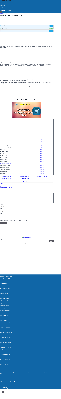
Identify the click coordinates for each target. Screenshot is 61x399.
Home (1, 3)
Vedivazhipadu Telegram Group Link (6, 187)
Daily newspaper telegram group (5, 347)
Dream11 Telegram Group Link (5, 281)
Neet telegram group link (4, 317)
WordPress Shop (4, 397)
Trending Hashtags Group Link (5, 288)
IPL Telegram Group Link (4, 293)
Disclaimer (4, 386)
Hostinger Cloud (17, 381)
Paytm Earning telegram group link (5, 349)
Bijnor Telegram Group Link (24, 178)
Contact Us (4, 385)
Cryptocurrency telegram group (5, 366)
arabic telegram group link (4, 143)
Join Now (51, 25)
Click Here (42, 121)
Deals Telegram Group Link (4, 320)
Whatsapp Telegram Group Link (5, 352)
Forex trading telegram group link (5, 342)
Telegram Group (2, 5)
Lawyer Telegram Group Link (5, 303)
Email (1, 213)
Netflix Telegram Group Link (4, 344)
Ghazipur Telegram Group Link (42, 176)
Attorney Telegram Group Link (5, 337)
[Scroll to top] (1, 392)
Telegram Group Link (3, 13)
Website (1, 218)
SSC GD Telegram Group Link (5, 308)
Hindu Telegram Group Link (4, 315)
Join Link (32, 86)
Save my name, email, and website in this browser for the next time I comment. (14, 220)
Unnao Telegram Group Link (24, 176)
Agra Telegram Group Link (6, 176)
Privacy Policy (5, 387)
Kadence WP (8, 381)
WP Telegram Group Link (4, 286)
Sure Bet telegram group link (4, 283)
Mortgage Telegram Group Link (5, 364)
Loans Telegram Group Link (4, 305)
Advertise (1, 7)
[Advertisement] (27, 38)
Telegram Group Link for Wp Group (6, 276)
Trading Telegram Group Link (5, 359)
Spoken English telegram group (5, 354)
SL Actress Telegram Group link (5, 163)
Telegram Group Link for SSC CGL (5, 278)
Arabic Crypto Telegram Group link (6, 127)
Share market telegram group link (5, 330)
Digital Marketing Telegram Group (5, 310)
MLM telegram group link (4, 295)
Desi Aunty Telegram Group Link (5, 184)
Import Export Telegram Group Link (6, 332)
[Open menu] (1, 12)
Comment (2, 204)
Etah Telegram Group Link (6, 178)
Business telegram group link (5, 327)
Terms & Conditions (6, 388)
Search (1, 239)
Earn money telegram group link (5, 322)
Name (1, 208)
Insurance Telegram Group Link (5, 339)
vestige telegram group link (4, 298)
